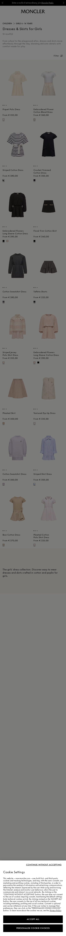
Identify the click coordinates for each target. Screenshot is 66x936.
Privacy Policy (55, 910)
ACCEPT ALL (33, 919)
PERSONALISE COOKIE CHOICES (33, 928)
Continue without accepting (44, 864)
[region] (33, 898)
